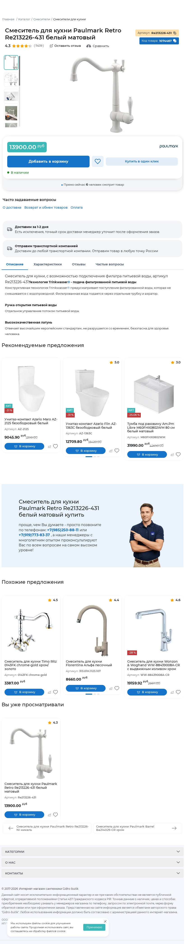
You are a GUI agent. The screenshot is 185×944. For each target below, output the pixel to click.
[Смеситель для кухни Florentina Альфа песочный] (92, 630)
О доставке (12, 207)
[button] (89, 456)
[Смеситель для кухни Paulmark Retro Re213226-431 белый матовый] (31, 753)
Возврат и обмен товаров (46, 207)
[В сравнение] (49, 446)
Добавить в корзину (48, 161)
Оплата (77, 207)
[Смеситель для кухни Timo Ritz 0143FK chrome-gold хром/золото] (31, 630)
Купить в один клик (142, 161)
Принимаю (94, 927)
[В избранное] (98, 161)
